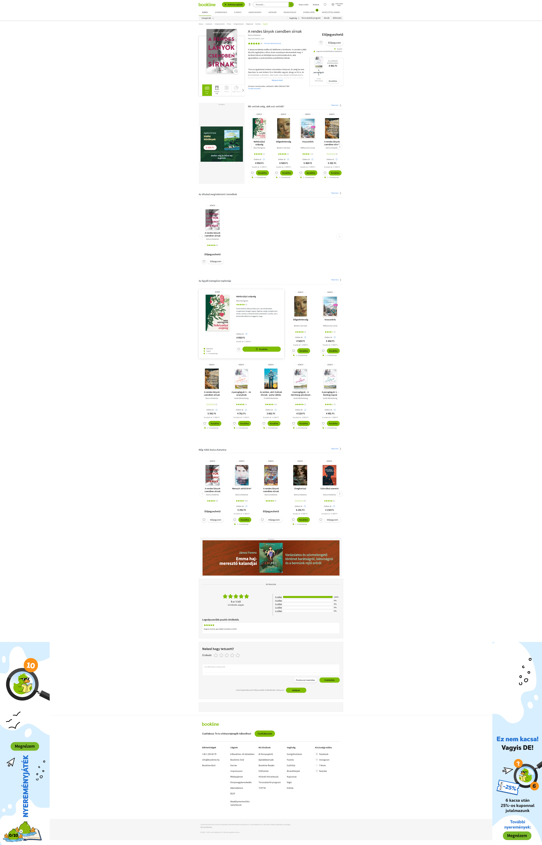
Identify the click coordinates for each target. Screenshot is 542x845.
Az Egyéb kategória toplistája (215, 280)
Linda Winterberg (241, 398)
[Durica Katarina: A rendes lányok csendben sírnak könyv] (221, 51)
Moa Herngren (259, 147)
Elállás (290, 787)
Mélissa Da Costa (308, 147)
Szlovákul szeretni (329, 488)
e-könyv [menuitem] (237, 12)
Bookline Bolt (209, 765)
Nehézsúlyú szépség (259, 143)
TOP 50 (262, 787)
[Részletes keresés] (249, 4)
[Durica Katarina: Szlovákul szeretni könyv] (329, 475)
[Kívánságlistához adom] (321, 42)
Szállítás (291, 765)
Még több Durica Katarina (212, 449)
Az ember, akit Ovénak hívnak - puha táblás (271, 393)
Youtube (323, 771)
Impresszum (236, 771)
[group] (207, 90)
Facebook (323, 754)
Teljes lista (335, 105)
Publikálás (329, 680)
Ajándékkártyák (266, 759)
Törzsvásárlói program (311, 18)
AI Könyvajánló (235, 4)
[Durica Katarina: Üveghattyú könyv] (300, 475)
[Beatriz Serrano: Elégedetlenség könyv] (283, 128)
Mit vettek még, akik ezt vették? (266, 106)
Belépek (316, 5)
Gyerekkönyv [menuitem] (221, 12)
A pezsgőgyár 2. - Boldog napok (330, 393)
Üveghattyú (300, 488)
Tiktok (322, 765)
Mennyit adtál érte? (241, 488)
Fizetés (290, 759)
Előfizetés (337, 18)
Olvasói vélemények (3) (272, 43)
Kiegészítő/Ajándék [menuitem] (331, 12)
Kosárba (333, 81)
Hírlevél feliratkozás (268, 776)
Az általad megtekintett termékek (218, 194)
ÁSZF (232, 793)
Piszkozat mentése (305, 680)
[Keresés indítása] (291, 4)
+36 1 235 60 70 (209, 754)
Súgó (289, 782)
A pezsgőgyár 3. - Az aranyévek (241, 393)
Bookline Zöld (237, 759)
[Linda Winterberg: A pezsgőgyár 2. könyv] (330, 379)
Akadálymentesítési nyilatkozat (240, 803)
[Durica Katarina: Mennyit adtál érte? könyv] (242, 475)
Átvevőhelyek (293, 771)
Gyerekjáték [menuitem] (310, 11)
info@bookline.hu (210, 759)
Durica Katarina (332, 147)
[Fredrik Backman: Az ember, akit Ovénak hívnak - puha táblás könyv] (270, 379)
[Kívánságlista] (325, 4)
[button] (243, 90)
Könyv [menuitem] (205, 12)
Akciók (327, 18)
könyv (259, 114)
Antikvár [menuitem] (272, 12)
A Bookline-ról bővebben (242, 754)
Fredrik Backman (271, 398)
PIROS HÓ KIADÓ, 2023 (256, 39)
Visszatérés (307, 141)
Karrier (233, 765)
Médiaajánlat (236, 776)
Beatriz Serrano (283, 147)
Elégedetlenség (283, 141)
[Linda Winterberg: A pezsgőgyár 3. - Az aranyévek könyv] (241, 379)
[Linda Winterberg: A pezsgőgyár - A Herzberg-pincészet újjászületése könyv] (300, 379)
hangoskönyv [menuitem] (255, 12)
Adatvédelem (236, 787)
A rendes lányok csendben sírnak (332, 143)
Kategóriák (206, 18)
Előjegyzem (334, 42)
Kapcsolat (292, 776)
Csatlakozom (265, 733)
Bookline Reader (267, 765)
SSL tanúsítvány (206, 827)
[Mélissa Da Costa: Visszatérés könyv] (307, 128)
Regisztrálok (303, 5)
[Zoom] (236, 71)
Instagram (324, 759)
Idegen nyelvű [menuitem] (290, 12)
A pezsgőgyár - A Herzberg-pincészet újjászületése (300, 393)
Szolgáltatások (294, 754)
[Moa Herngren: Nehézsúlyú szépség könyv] (259, 128)
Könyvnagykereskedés (241, 782)
